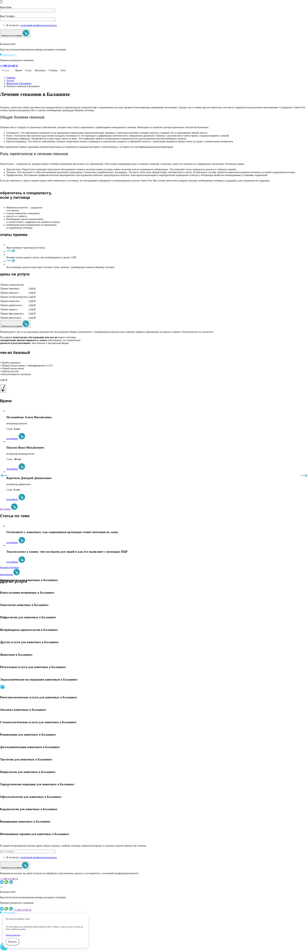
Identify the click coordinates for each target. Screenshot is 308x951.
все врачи (5, 509)
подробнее (12, 438)
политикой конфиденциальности (39, 25)
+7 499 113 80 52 (9, 878)
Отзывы (53, 70)
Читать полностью (13, 935)
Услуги (5, 70)
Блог (63, 70)
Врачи (18, 70)
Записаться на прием (12, 35)
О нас (28, 70)
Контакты (40, 70)
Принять (12, 941)
